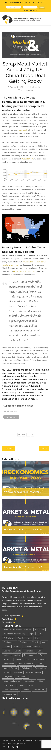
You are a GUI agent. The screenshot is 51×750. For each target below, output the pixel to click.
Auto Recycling (24, 638)
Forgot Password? (30, 10)
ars (39, 634)
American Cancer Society (14, 634)
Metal (40, 664)
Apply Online (8, 619)
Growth (18, 659)
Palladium (25, 668)
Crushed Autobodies (32, 647)
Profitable (18, 672)
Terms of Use (22, 743)
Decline (7, 651)
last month (22, 130)
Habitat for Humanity (35, 659)
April (32, 634)
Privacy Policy (12, 743)
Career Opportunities (12, 616)
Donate (18, 651)
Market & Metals (26, 664)
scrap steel (29, 681)
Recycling (8, 677)
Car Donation (9, 642)
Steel (41, 681)
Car (36, 638)
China (16, 647)
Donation (29, 651)
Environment (29, 655)
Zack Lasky (35, 87)
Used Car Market (11, 690)
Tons (31, 685)
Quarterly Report (33, 672)
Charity (7, 647)
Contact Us (7, 622)
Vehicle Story (39, 690)
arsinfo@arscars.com (17, 2)
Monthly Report (10, 668)
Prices (6, 672)
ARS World (8, 638)
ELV (39, 651)
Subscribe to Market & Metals (18, 406)
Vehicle (26, 690)
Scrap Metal (22, 677)
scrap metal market (12, 681)
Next (43, 449)
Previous (9, 449)
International (9, 664)
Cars (44, 642)
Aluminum (39, 629)
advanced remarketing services (17, 629)
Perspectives (40, 668)
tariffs (22, 685)
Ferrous (7, 659)
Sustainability (9, 685)
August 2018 (27, 159)
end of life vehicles (12, 655)
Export (42, 655)
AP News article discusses (24, 271)
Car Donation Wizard (29, 642)
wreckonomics (10, 694)
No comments (27, 90)
